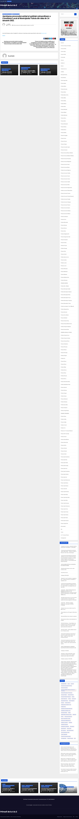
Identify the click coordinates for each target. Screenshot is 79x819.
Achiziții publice (63, 683)
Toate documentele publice (66, 736)
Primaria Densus (64, 228)
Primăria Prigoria (64, 355)
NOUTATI (74, 714)
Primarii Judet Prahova (65, 491)
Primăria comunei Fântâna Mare (66, 190)
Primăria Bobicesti (64, 115)
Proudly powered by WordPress (5, 816)
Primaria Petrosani (64, 346)
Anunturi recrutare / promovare (66, 692)
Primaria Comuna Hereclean (66, 158)
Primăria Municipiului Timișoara (66, 300)
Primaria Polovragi (64, 352)
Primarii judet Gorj (64, 468)
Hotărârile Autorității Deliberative (66, 708)
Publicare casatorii (64, 722)
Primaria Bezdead (64, 109)
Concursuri (74, 698)
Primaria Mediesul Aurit (65, 277)
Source (3, 35)
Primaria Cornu (63, 219)
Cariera (69, 698)
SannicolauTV (63, 728)
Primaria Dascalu (64, 225)
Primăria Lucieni (63, 262)
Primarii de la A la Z (8, 5)
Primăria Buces (63, 129)
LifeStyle (62, 71)
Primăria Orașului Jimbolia (65, 338)
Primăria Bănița (63, 103)
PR (47, 799)
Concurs (62, 60)
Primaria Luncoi (63, 265)
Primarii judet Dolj (64, 459)
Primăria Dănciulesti (64, 222)
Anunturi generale (64, 687)
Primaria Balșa (63, 100)
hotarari (62, 702)
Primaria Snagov (64, 393)
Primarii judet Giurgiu (64, 465)
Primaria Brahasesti (64, 123)
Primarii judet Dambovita (65, 456)
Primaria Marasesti (64, 268)
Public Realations (51, 799)
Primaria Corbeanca (64, 216)
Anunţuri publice (64, 694)
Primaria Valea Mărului (65, 439)
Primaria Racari (63, 361)
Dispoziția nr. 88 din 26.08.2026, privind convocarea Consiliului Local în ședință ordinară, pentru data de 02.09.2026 (68, 654)
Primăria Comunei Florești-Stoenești (67, 196)
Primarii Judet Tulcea (5, 70)
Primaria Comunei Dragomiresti (66, 187)
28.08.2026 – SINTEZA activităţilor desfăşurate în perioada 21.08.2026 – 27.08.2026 (67, 604)
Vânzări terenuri (70, 738)
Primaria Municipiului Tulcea (25, 67)
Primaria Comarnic (64, 149)
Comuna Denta (63, 48)
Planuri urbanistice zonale (65, 718)
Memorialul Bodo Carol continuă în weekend (69, 616)
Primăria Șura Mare (64, 404)
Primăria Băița (63, 97)
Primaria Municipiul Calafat (65, 288)
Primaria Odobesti (64, 317)
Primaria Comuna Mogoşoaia (66, 161)
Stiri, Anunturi (63, 730)
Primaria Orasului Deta (65, 329)
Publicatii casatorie (64, 724)
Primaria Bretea (63, 126)
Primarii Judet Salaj (64, 494)
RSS (73, 816)
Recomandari (63, 526)
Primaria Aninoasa (64, 89)
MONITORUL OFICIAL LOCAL (66, 714)
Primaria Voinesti (64, 448)
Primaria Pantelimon (64, 343)
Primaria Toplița (63, 422)
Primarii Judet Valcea (64, 514)
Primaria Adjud (63, 83)
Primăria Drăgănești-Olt (65, 233)
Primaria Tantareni (64, 407)
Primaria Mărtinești (64, 271)
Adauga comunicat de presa (67, 816)
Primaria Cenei (63, 138)
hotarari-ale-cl (67, 702)
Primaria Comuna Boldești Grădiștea (67, 155)
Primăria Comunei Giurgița (65, 199)
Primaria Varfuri (63, 445)
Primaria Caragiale (64, 135)
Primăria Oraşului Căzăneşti (66, 326)
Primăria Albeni (63, 86)
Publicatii (70, 722)
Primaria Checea (64, 141)
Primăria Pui (63, 358)
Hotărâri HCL (63, 706)
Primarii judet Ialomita (64, 474)
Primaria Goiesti (63, 254)
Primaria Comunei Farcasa (65, 193)
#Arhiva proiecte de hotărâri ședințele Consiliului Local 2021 (23, 25)
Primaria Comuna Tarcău (65, 164)
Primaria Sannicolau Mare (65, 381)
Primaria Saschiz (64, 387)
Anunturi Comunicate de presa (66, 685)
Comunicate (63, 57)
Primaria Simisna (64, 390)
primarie (9, 24)
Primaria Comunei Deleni (65, 184)
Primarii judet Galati (64, 462)
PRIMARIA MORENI (64, 283)
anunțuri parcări (70, 694)
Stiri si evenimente (70, 730)
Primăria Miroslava (64, 280)
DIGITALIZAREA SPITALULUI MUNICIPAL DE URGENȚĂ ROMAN (67, 790)
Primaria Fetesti (63, 242)
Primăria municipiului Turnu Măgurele (67, 306)
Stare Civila (69, 728)
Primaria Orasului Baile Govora (66, 323)
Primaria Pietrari (63, 349)
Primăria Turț (63, 427)
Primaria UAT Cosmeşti (65, 433)
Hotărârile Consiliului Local (65, 710)
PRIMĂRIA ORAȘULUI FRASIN (66, 332)
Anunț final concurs (64, 572)
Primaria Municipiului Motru (65, 294)
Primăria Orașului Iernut (65, 335)
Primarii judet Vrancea (65, 520)
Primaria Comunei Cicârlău (65, 173)
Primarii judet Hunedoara (65, 471)
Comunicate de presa (42, 799)
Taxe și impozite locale (65, 732)
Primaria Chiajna (64, 144)
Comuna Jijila (63, 51)
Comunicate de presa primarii (33, 799)
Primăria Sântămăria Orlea (65, 384)
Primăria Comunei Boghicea (66, 170)
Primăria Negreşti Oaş (65, 309)
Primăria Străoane (64, 401)
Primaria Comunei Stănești (65, 213)
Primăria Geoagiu (64, 248)
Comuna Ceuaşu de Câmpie (66, 45)
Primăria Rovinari (64, 375)
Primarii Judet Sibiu (64, 500)
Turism (62, 532)
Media (69, 712)
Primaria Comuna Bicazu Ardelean (67, 152)
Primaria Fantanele (64, 239)
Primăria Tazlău (63, 419)
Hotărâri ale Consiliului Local (66, 704)
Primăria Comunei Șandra (65, 207)
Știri (75, 738)
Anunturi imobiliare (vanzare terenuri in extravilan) (68, 690)
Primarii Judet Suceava (65, 503)
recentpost (72, 726)
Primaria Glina (63, 251)
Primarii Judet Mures (64, 482)
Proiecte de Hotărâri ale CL (66, 720)
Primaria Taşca (63, 416)
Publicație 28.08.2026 (6, 72)
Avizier (73, 696)
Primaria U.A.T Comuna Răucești (66, 430)
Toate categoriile (64, 734)
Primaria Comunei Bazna (65, 167)
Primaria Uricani (63, 436)
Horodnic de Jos (64, 68)
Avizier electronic (64, 698)
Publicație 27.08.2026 (45, 72)
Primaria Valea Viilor (64, 442)
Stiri (61, 529)
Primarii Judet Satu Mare (65, 497)
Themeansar (19, 816)
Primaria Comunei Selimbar (65, 210)
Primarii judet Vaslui (64, 517)
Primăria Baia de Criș (64, 94)
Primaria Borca (63, 118)
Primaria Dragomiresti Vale (65, 236)
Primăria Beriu (63, 106)
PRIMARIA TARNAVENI (65, 413)
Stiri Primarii (25, 799)
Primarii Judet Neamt (64, 485)
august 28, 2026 (6, 791)
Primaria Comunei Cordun (65, 178)
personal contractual (68, 716)
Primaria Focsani (64, 245)
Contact (77, 816)
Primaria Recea (63, 364)
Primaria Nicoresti (64, 312)
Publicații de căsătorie (65, 726)
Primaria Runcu (63, 378)
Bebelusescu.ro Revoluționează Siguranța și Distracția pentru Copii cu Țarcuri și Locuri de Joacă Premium (69, 749)
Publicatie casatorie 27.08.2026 (66, 658)
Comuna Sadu (63, 54)
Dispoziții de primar (64, 700)
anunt (69, 683)
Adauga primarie (59, 816)
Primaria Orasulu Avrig (65, 320)
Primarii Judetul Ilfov (64, 523)
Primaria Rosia (63, 372)
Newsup (14, 816)
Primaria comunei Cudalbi (65, 181)
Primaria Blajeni (63, 112)
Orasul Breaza (63, 77)
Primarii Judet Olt (64, 488)
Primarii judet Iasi (64, 477)
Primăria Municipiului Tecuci (66, 297)
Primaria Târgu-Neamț (65, 410)
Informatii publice (64, 712)
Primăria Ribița (63, 367)
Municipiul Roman (64, 74)
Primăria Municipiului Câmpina (66, 291)
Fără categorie (71, 700)
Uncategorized (63, 537)
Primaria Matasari (64, 274)
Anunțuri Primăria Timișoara (66, 696)
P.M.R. (62, 716)
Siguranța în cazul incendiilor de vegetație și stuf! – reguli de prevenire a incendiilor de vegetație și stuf (68, 579)
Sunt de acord (43, 33)
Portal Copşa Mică (64, 80)
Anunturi (62, 42)
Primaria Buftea (63, 132)
